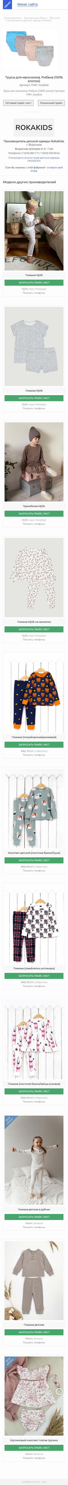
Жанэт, (34, 1223)
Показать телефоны (34, 292)
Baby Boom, (34, 751)
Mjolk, (34, 288)
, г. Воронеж (34, 142)
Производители (12, 18)
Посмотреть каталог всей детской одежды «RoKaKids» (34, 159)
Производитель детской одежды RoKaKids (29, 20)
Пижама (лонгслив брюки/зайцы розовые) (34, 1083)
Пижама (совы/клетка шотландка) (34, 968)
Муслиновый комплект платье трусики (34, 1440)
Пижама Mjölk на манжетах (34, 621)
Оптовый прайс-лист (18, 102)
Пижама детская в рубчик (34, 1209)
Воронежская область (35, 18)
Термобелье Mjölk (34, 506)
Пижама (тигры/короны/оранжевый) (34, 737)
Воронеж (55, 18)
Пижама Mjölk (34, 275)
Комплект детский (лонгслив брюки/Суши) (34, 852)
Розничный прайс (51, 102)
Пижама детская (34, 1324)
